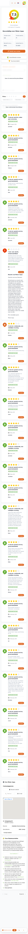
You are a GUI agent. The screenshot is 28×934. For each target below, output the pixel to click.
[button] (14, 887)
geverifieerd (21, 877)
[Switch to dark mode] (15, 3)
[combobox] (7, 99)
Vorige (5, 894)
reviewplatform (8, 865)
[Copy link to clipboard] (12, 3)
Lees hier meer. (15, 880)
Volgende (21, 894)
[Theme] (19, 930)
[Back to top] (23, 930)
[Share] (14, 930)
